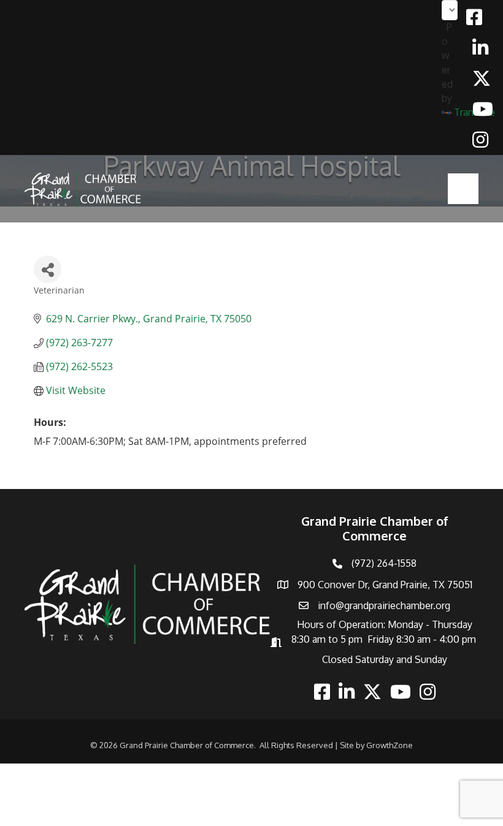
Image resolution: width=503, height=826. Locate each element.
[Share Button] (47, 269)
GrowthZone (389, 745)
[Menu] (463, 188)
